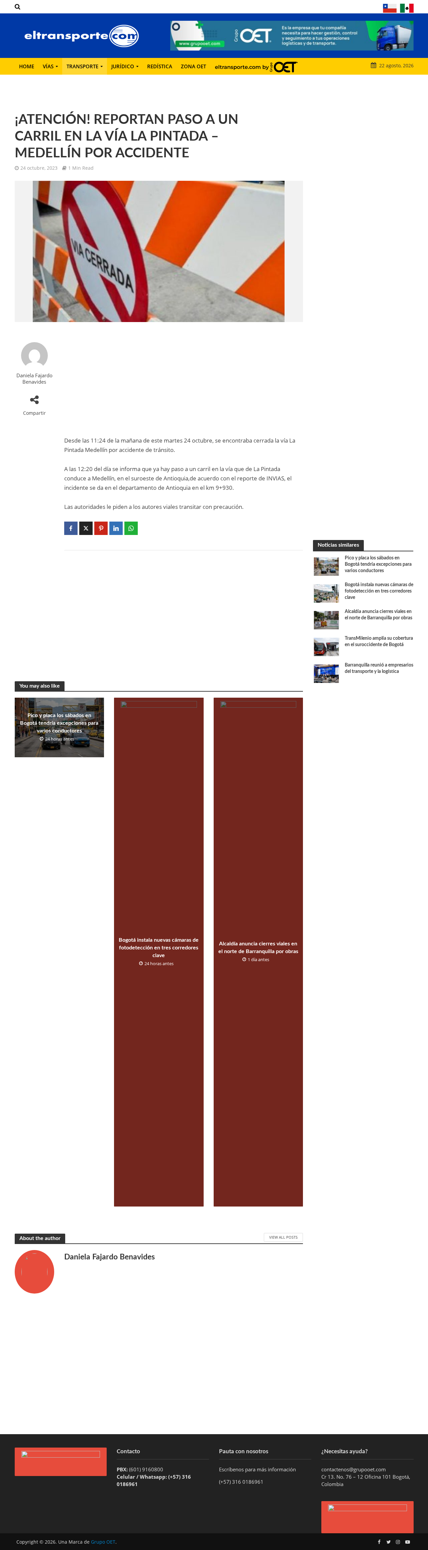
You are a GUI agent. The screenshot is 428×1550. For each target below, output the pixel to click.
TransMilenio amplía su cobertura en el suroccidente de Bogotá (379, 641)
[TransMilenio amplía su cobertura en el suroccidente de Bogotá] (326, 646)
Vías (48, 66)
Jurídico (122, 66)
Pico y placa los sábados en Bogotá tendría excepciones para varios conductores (59, 723)
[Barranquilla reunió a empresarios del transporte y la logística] (326, 673)
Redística (159, 66)
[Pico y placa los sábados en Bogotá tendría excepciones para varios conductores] (326, 566)
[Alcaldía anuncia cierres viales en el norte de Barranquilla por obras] (326, 619)
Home (26, 66)
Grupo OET (103, 1542)
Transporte (82, 66)
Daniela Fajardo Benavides (34, 378)
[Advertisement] (183, 379)
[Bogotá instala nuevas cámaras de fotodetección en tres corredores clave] (326, 593)
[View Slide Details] (292, 36)
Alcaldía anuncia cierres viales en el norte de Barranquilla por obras (258, 947)
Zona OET (193, 66)
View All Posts (283, 1237)
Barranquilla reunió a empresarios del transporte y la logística (379, 668)
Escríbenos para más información (258, 1469)
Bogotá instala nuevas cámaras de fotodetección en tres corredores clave (159, 947)
